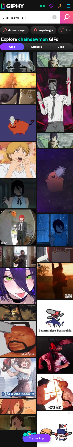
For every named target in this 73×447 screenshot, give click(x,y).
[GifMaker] (42, 6)
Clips (61, 47)
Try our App (36, 438)
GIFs (12, 47)
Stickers (36, 47)
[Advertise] (51, 6)
